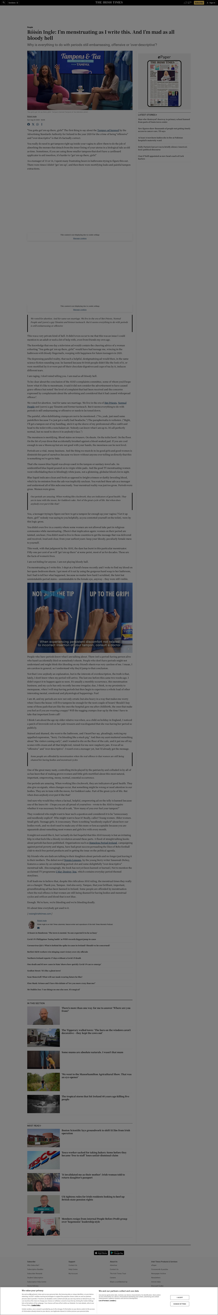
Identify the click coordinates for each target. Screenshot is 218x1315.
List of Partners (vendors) (107, 1300)
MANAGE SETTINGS (179, 1304)
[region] (109, 1301)
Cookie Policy (35, 1305)
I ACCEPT (180, 1297)
